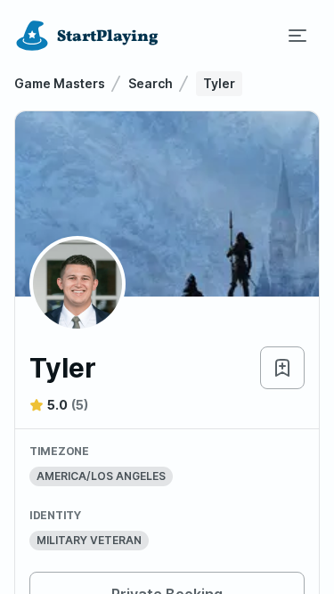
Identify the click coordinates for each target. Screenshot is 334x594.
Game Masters (59, 83)
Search (150, 83)
